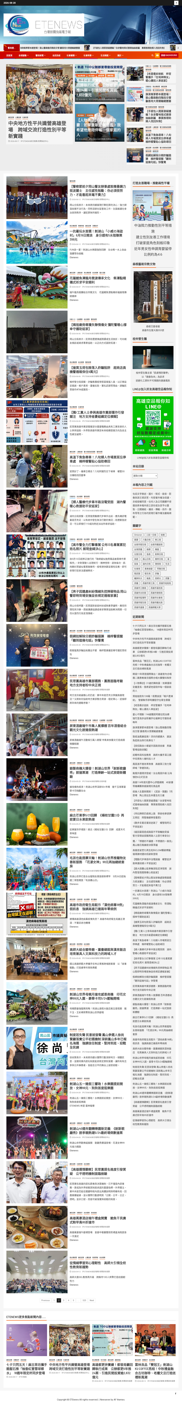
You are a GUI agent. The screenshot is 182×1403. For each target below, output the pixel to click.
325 (84, 1300)
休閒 (163, 535)
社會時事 (88, 55)
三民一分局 (151, 535)
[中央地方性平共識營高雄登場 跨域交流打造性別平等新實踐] (69, 1340)
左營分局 (138, 554)
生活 (167, 564)
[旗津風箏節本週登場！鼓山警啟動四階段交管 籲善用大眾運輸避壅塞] (135, 94)
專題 (157, 549)
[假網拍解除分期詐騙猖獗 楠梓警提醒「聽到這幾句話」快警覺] (135, 155)
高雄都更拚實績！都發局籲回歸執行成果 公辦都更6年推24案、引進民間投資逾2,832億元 (153, 652)
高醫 (167, 578)
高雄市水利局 (140, 593)
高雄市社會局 (157, 598)
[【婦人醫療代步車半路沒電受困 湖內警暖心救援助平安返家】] (37, 511)
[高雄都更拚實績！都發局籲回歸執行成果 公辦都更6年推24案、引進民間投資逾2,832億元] (39, 89)
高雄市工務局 (140, 588)
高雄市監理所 (140, 598)
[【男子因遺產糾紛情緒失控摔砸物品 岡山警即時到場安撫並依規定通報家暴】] (37, 600)
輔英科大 (138, 578)
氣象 (136, 564)
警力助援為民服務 (165, 66)
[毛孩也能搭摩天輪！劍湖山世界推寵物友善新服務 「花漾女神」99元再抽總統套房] (37, 869)
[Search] (152, 55)
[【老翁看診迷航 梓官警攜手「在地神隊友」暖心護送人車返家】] (135, 74)
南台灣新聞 (11, 117)
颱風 (149, 578)
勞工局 (158, 540)
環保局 (158, 564)
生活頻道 (104, 55)
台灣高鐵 (138, 549)
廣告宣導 (27, 117)
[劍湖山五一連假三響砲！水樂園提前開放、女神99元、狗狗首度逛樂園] (37, 1093)
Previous (45, 1300)
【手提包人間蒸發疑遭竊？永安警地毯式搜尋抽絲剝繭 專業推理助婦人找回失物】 (58, 48)
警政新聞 (40, 55)
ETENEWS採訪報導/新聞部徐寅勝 (35, 148)
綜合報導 (155, 147)
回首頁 (9, 55)
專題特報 (81, 226)
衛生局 (148, 573)
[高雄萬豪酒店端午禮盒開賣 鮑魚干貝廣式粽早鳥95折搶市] (37, 1227)
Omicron (138, 535)
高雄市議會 (139, 607)
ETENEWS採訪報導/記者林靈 (95, 781)
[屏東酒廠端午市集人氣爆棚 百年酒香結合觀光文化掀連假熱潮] (37, 735)
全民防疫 (56, 55)
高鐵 (136, 583)
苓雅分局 (161, 569)
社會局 (137, 569)
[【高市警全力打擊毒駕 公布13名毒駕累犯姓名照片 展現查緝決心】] (37, 555)
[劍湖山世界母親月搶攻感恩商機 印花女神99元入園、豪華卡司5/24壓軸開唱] (37, 1003)
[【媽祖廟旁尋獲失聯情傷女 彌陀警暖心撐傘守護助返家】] (37, 332)
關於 (119, 55)
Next (92, 1300)
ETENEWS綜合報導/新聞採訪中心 (103, 139)
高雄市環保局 (157, 593)
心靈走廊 (155, 127)
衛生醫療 (94, 899)
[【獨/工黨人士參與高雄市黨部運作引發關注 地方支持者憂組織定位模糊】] (37, 421)
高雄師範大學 (155, 607)
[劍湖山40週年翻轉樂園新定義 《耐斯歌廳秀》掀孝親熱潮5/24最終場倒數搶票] (37, 1137)
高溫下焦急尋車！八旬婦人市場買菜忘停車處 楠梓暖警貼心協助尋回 (137, 48)
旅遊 (136, 559)
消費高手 (95, 226)
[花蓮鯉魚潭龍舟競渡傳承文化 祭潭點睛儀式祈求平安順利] (37, 287)
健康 (136, 540)
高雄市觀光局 (157, 602)
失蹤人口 (148, 66)
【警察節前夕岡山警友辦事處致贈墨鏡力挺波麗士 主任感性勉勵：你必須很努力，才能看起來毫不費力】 (98, 190)
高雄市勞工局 (149, 583)
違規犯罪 (155, 151)
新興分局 (159, 554)
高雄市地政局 (165, 583)
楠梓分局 (159, 559)
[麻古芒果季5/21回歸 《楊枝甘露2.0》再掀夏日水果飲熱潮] (37, 824)
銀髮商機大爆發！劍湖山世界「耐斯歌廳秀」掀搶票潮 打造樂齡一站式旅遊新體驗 (98, 772)
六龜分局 (147, 540)
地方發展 (19, 117)
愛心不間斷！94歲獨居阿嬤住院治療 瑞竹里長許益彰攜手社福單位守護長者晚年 (152, 718)
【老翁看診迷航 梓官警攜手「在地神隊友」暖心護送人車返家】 (158, 77)
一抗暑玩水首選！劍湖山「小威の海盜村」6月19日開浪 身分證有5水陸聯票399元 (96, 235)
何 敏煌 (24, 1377)
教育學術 (79, 944)
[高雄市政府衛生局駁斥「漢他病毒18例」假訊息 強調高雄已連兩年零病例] (37, 914)
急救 (149, 554)
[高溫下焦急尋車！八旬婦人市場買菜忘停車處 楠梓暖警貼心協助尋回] (135, 135)
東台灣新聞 (87, 273)
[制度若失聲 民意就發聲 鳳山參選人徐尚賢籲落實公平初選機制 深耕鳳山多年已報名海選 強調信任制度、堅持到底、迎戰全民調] (37, 1048)
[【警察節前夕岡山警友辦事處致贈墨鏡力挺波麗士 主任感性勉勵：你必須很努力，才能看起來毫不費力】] (37, 197)
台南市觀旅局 (157, 544)
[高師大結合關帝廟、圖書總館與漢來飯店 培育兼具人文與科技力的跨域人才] (37, 958)
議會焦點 (34, 117)
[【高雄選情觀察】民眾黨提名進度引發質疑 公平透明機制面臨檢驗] (37, 1182)
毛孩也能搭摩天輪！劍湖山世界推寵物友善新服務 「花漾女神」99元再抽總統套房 (98, 862)
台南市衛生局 (140, 544)
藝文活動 (102, 273)
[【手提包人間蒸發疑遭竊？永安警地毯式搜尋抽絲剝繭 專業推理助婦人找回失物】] (135, 114)
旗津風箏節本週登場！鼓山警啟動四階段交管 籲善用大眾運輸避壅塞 (158, 98)
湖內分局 (147, 564)
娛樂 (149, 549)
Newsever (105, 1399)
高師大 (158, 578)
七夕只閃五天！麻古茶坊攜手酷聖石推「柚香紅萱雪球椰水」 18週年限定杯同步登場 (153, 630)
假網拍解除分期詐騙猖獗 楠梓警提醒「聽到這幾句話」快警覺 (158, 159)
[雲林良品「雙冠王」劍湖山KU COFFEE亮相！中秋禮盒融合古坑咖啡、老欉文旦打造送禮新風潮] (155, 1340)
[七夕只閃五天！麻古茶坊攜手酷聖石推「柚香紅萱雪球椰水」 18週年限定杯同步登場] (26, 1340)
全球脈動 (23, 55)
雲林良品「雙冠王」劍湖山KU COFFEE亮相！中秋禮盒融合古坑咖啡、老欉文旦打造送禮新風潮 (152, 665)
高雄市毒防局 (157, 588)
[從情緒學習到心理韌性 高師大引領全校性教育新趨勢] (37, 1272)
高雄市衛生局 (140, 602)
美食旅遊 (148, 90)
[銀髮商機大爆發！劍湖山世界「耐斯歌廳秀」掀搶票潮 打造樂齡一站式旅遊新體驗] (37, 779)
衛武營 (137, 573)
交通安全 (148, 86)
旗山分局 (147, 559)
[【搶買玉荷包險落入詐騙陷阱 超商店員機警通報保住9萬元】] (37, 376)
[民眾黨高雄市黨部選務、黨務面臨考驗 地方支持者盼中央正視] (37, 690)
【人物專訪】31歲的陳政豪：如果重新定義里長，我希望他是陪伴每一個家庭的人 (152, 687)
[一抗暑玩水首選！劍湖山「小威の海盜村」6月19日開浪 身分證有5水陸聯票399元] (37, 242)
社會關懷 (71, 55)
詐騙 (157, 573)
